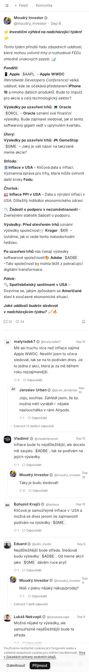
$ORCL (11, 113)
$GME (10, 146)
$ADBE (71, 257)
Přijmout (39, 665)
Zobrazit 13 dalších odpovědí (34, 426)
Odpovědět (34, 380)
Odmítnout (15, 665)
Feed (23, 5)
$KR (64, 230)
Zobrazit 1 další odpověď (31, 604)
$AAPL (28, 74)
